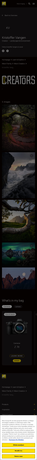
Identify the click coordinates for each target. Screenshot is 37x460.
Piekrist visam (18, 456)
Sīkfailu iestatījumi (18, 445)
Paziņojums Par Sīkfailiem (16, 440)
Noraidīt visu (18, 451)
